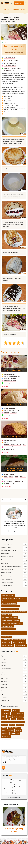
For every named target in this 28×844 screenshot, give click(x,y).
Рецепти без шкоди (6, 573)
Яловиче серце (6, 736)
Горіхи (16, 476)
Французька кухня (10, 440)
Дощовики (20, 713)
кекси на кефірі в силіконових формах (11, 623)
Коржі (12, 415)
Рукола (4, 730)
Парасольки (20, 724)
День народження (22, 447)
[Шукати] (25, 500)
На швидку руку (19, 481)
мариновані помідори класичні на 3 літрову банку (13, 599)
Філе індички (5, 733)
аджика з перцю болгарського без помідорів (13, 639)
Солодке (13, 68)
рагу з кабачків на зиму (18, 642)
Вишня (16, 60)
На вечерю (13, 412)
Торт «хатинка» (14, 370)
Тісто (5, 60)
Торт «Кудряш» (14, 436)
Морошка (20, 719)
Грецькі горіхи (5, 713)
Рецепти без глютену (7, 569)
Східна (2, 694)
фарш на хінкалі (6, 642)
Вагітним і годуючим (6, 544)
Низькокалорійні (5, 560)
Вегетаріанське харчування (12, 444)
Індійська (3, 662)
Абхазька (3, 665)
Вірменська (4, 684)
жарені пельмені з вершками (9, 617)
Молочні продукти (14, 376)
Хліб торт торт (14, 404)
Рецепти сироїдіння (6, 579)
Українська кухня (9, 57)
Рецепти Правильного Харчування (11, 566)
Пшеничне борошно (14, 727)
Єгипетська (4, 659)
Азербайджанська (6, 669)
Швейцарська (5, 700)
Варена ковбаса (6, 710)
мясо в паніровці (6, 614)
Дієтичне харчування (7, 557)
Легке (13, 719)
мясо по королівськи (7, 645)
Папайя (12, 724)
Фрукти (11, 476)
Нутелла (15, 722)
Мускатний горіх (6, 722)
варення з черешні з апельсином (10, 620)
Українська (4, 697)
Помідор (4, 727)
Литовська (4, 688)
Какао (3, 716)
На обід (6, 412)
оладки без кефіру (6, 636)
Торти (18, 68)
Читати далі (5, 386)
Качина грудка (5, 719)
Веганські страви (6, 547)
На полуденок (8, 481)
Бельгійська (4, 675)
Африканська (4, 672)
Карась (9, 716)
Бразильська (4, 678)
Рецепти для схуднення (7, 576)
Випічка (6, 68)
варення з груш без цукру (8, 629)
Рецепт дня (18, 3)
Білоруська (4, 681)
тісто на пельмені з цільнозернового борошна (11, 633)
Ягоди (10, 60)
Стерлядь (10, 730)
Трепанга (18, 730)
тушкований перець (7, 626)
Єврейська (4, 656)
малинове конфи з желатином (10, 609)
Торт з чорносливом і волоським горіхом (14, 469)
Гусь (13, 713)
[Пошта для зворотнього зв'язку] (3, 767)
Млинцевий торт (9, 70)
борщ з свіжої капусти (7, 595)
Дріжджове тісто (14, 410)
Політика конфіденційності (14, 797)
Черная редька (15, 733)
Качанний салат (18, 716)
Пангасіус (4, 724)
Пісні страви (4, 563)
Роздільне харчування (7, 582)
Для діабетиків (5, 553)
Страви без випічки (10, 63)
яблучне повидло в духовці (9, 603)
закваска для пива (21, 645)
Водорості (15, 710)
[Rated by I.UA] (6, 770)
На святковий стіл (10, 65)
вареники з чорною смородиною (10, 606)
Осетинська (4, 691)
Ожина (22, 722)
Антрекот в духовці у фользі (14, 830)
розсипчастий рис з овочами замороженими (14, 611)
